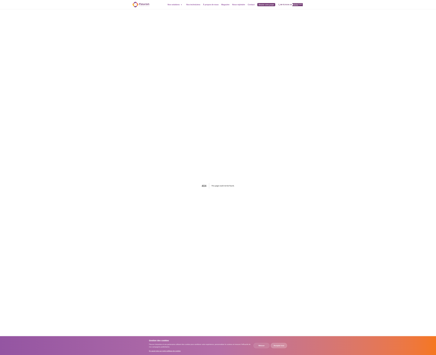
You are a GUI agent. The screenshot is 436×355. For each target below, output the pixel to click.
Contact (251, 5)
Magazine (225, 5)
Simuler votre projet (266, 5)
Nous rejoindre (238, 5)
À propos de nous (211, 5)
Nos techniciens (193, 5)
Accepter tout (279, 345)
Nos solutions (175, 5)
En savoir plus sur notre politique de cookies (165, 351)
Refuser (262, 345)
